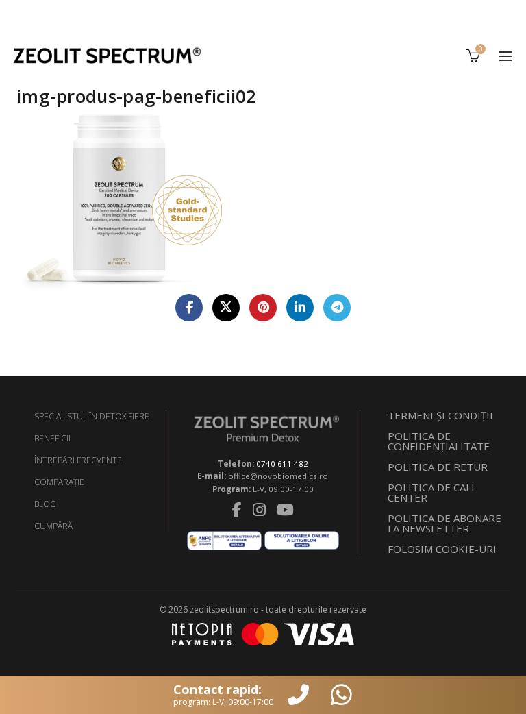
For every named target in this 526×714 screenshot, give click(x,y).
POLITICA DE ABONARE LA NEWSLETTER (444, 523)
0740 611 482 (282, 463)
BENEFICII (52, 438)
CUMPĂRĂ (53, 526)
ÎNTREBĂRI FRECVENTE (78, 460)
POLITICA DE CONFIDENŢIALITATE (439, 441)
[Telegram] (337, 307)
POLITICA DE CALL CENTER (432, 492)
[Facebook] (189, 307)
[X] (226, 307)
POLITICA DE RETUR (438, 466)
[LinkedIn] (300, 307)
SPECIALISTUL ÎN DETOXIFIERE (91, 416)
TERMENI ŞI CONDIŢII (440, 415)
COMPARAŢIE (59, 482)
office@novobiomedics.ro (278, 476)
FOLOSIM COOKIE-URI (442, 549)
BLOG (45, 504)
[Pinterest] (263, 307)
